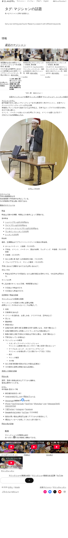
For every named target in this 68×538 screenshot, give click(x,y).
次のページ (37, 93)
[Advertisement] (34, 517)
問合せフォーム (29, 396)
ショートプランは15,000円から (17, 222)
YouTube (25, 412)
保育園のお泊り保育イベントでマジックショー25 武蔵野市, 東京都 (11, 64)
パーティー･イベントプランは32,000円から (21, 228)
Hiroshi (17, 487)
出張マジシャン (46, 487)
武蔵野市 (16, 87)
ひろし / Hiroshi (34, 188)
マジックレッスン (7, 471)
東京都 (11, 87)
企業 (19, 82)
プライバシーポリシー (10, 491)
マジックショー (4, 84)
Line (44, 403)
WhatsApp (38, 403)
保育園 (11, 84)
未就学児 (18, 86)
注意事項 (5, 295)
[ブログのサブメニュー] (41, 1)
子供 (11, 86)
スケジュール (5, 194)
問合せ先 (5, 376)
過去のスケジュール (7, 205)
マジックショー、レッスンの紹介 (55, 97)
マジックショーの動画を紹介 (20, 475)
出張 (18, 84)
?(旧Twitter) (10, 409)
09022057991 (10, 406)
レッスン (25, 77)
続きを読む (15, 75)
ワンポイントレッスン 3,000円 (17, 231)
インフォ (62, 1)
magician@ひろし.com (13, 396)
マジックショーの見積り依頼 (12, 299)
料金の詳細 (14, 295)
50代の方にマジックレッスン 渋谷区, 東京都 (33, 64)
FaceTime (29, 403)
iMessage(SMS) (54, 403)
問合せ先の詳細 (7, 423)
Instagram (20, 409)
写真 (15, 84)
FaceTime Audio (18, 403)
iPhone (7, 403)
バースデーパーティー (9, 455)
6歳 (19, 79)
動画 (7, 431)
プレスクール (13, 82)
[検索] (29, 480)
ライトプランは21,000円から (16, 225)
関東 (12, 89)
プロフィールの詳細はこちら (12, 115)
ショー (19, 80)
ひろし (4, 387)
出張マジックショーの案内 (19, 97)
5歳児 (16, 79)
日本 (14, 86)
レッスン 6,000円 (12, 234)
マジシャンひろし (8, 100)
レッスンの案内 (36, 97)
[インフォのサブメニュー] (33, 1)
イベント (14, 80)
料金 (3, 210)
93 (31, 93)
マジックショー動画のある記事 (43, 475)
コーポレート (3, 82)
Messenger (9, 400)
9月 (11, 80)
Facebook (29, 409)
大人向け (49, 455)
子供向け (2, 86)
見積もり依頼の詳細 (9, 371)
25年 (12, 79)
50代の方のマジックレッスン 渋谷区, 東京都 (56, 64)
